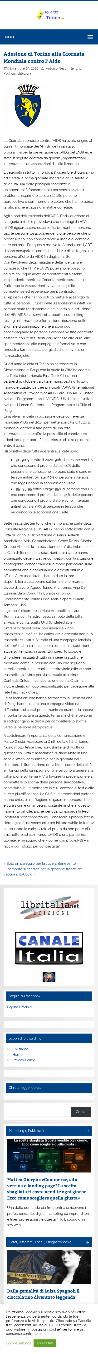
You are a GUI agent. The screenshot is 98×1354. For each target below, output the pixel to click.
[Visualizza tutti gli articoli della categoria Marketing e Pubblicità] (87, 1131)
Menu (10, 37)
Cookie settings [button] (18, 1343)
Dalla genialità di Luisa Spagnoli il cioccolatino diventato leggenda (43, 1294)
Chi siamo (20, 1049)
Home (17, 1054)
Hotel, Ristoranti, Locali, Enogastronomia (40, 1242)
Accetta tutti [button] (45, 1343)
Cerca (80, 1112)
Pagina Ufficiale (19, 1007)
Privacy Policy (23, 1060)
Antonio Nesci (56, 68)
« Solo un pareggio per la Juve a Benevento (40, 863)
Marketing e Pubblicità (26, 1131)
